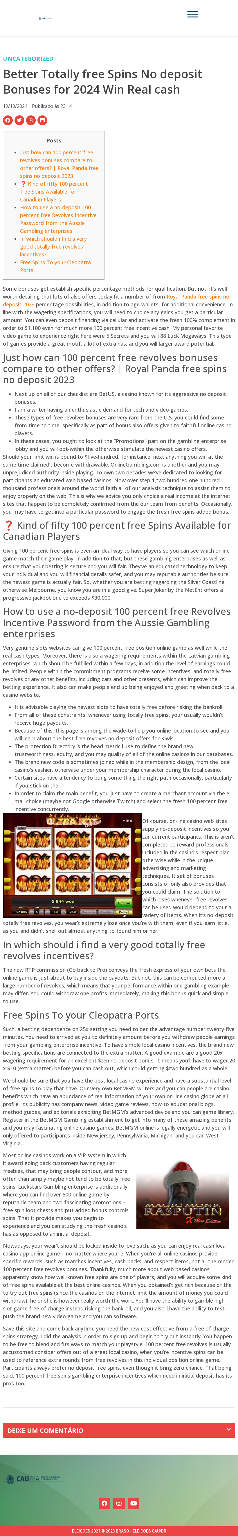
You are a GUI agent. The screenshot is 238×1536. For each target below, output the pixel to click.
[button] (8, 120)
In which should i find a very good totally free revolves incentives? (53, 246)
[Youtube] (133, 1503)
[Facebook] (104, 1503)
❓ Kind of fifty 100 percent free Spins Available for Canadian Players (54, 191)
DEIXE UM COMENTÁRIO (45, 1430)
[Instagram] (119, 1503)
